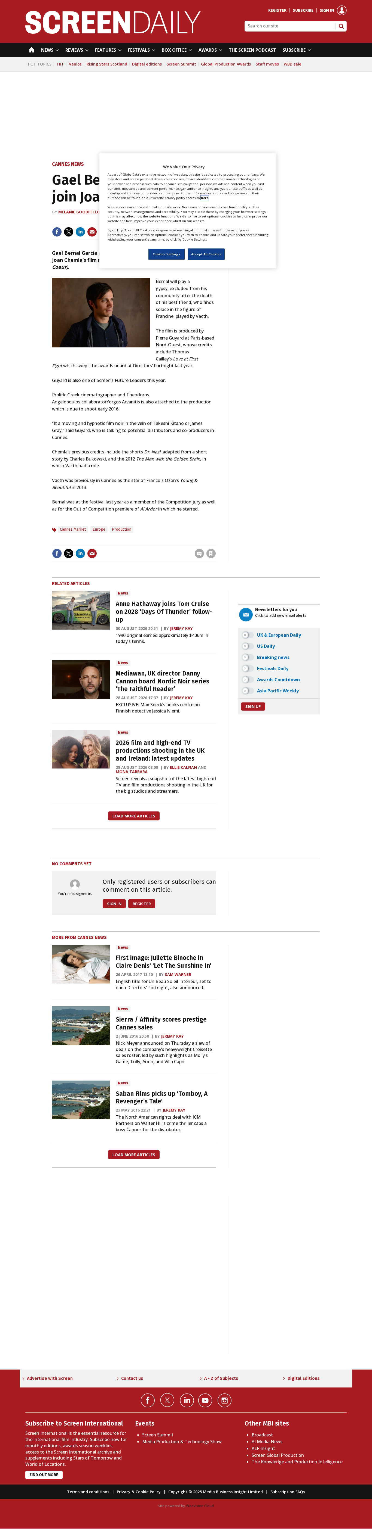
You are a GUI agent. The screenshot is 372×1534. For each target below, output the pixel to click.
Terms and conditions (88, 1491)
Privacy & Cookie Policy (139, 1491)
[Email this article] (92, 232)
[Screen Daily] (113, 32)
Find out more (44, 1475)
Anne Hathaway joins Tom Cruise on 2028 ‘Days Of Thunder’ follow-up (164, 611)
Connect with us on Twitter (167, 1400)
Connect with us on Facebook (148, 1400)
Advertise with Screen (50, 1378)
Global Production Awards (226, 64)
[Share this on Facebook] (57, 232)
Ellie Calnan (183, 767)
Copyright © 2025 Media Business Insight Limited (215, 1491)
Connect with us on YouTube (205, 1400)
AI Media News (267, 1442)
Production (121, 529)
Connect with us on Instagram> (224, 1400)
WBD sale (292, 64)
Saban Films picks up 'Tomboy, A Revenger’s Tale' (162, 1097)
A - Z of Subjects (221, 1378)
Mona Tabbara (132, 771)
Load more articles (133, 816)
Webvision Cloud (200, 1505)
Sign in (327, 10)
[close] (215, 542)
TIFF (60, 64)
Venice (75, 64)
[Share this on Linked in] (80, 232)
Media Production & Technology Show (182, 1442)
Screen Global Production (278, 1455)
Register (277, 10)
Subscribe (303, 10)
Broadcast (262, 1435)
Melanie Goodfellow (81, 211)
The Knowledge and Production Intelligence (297, 1462)
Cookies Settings (166, 254)
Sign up (253, 706)
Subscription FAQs (287, 1491)
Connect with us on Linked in (187, 1400)
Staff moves (267, 64)
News (123, 593)
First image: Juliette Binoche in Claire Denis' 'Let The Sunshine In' (163, 961)
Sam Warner (178, 974)
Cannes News (68, 164)
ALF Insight (263, 1448)
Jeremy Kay (181, 628)
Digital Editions (304, 1378)
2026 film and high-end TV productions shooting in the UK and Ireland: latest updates (160, 750)
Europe (99, 529)
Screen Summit (181, 64)
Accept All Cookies (206, 254)
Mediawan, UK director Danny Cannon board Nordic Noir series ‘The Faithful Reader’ (162, 681)
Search (341, 26)
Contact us (132, 1378)
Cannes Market (73, 529)
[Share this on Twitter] (69, 232)
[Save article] (211, 553)
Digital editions (147, 64)
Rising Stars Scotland (107, 64)
